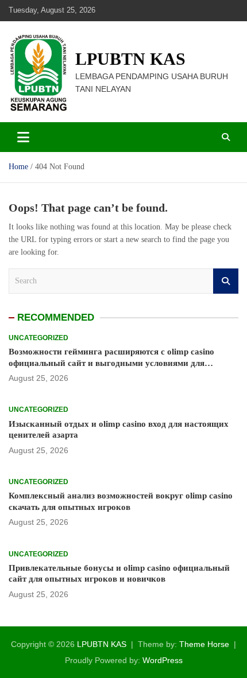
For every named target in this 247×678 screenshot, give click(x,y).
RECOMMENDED (55, 317)
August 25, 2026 (38, 378)
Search (225, 281)
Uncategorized (38, 338)
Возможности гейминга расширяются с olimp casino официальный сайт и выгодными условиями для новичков (111, 363)
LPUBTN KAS (130, 58)
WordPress (162, 660)
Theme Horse (204, 644)
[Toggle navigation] (23, 137)
